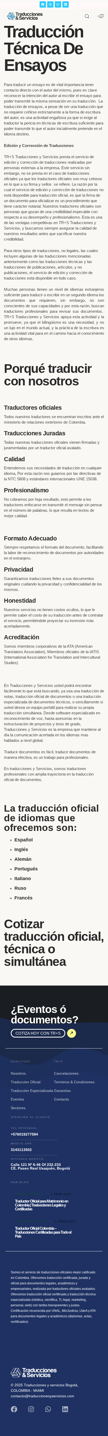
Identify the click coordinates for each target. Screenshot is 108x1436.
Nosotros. (19, 1073)
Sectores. (18, 1108)
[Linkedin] (65, 4)
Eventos (17, 1099)
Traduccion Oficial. (26, 1082)
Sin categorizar (30, 1221)
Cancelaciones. (66, 1073)
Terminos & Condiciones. (74, 1082)
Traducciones (28, 1193)
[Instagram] (50, 4)
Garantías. (63, 1091)
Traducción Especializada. (32, 1091)
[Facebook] (43, 4)
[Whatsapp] (58, 4)
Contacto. (62, 1099)
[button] (86, 16)
